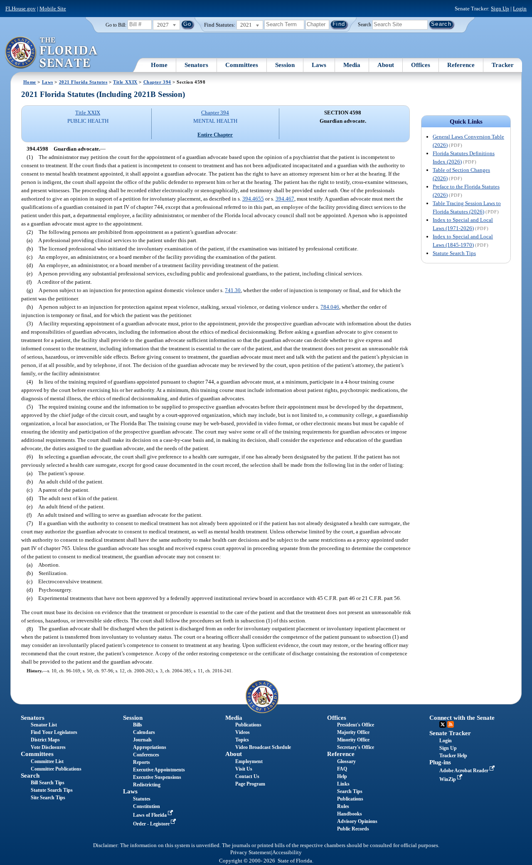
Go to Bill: (116, 24)
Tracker (503, 65)
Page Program (250, 784)
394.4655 (253, 199)
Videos (242, 732)
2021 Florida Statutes (83, 81)
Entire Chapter (215, 134)
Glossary (346, 761)
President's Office (355, 725)
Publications (248, 725)
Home (159, 65)
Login (520, 8)
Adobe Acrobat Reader (464, 770)
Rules (343, 806)
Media (351, 65)
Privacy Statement (250, 852)
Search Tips (349, 791)
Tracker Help (453, 755)
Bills (137, 725)
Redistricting (146, 785)
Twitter (442, 724)
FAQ (342, 769)
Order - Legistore (152, 824)
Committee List (47, 761)
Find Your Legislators (54, 732)
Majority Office (353, 732)
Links (343, 784)
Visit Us (243, 769)
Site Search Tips (48, 798)
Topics (242, 740)
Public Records (353, 829)
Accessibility (287, 852)
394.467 (285, 199)
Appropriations (149, 747)
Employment (249, 761)
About (385, 65)
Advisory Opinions (357, 821)
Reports (141, 762)
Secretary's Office (355, 747)
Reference (461, 65)
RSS (450, 724)
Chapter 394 (157, 81)
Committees (241, 65)
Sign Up (500, 8)
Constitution (146, 806)
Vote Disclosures (48, 747)
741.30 (233, 290)
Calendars (144, 732)
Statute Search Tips (454, 253)
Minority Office (353, 740)
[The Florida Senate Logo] (52, 53)
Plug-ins (440, 762)
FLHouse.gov (20, 8)
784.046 (329, 307)
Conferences (146, 755)
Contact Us (247, 776)
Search (364, 24)
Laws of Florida (150, 815)
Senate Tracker (450, 733)
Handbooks (349, 814)
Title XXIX (125, 81)
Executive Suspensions (157, 777)
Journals (142, 740)
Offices (420, 65)
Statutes (141, 799)
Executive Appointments (159, 770)
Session (285, 65)
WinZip (448, 779)
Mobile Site (52, 8)
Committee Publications (56, 769)
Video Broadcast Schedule (263, 747)
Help (342, 776)
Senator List (44, 725)
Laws (319, 65)
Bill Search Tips (47, 783)
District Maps (45, 740)
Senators (196, 65)
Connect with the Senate (462, 717)
